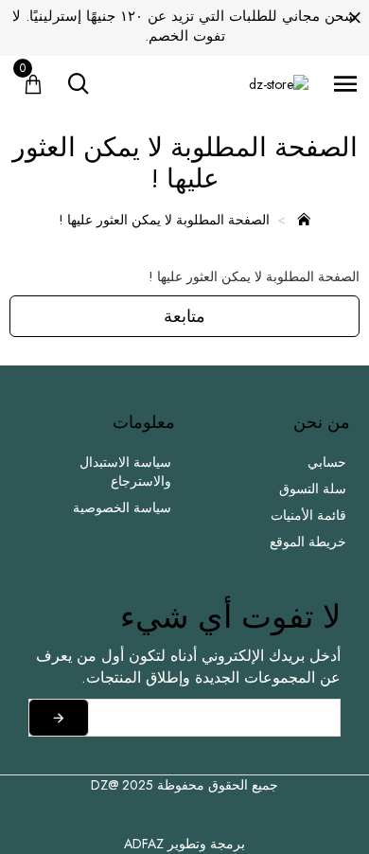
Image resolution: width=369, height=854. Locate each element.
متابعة (184, 316)
